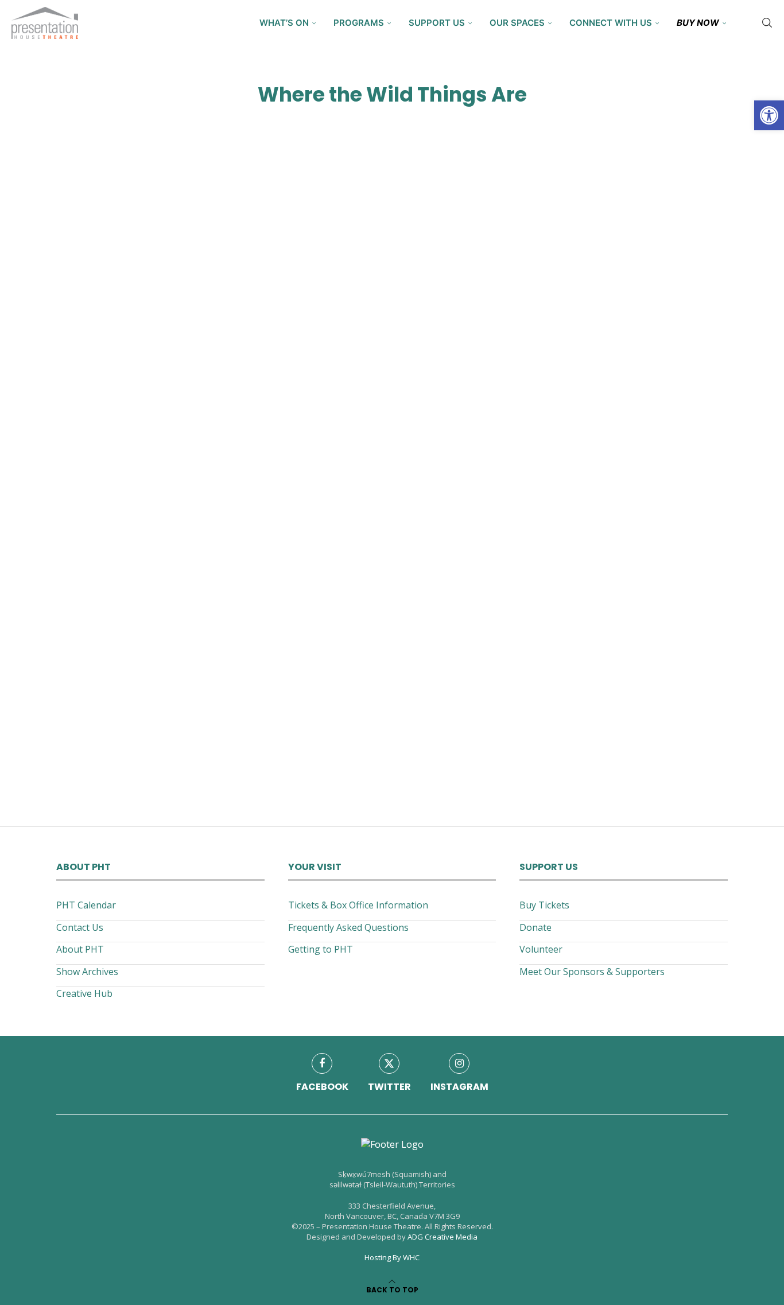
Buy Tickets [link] (544, 905)
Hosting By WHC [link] (392, 1257)
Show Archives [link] (87, 971)
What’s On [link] (284, 22)
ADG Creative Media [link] (442, 1237)
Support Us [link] (437, 22)
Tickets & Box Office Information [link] (358, 905)
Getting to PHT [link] (320, 949)
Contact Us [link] (79, 927)
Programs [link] (358, 22)
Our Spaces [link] (517, 22)
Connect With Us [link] (610, 22)
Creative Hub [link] (84, 993)
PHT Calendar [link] (86, 905)
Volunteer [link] (540, 949)
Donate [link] (535, 927)
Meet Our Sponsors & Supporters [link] (592, 971)
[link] (769, 115)
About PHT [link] (80, 949)
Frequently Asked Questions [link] (348, 927)
